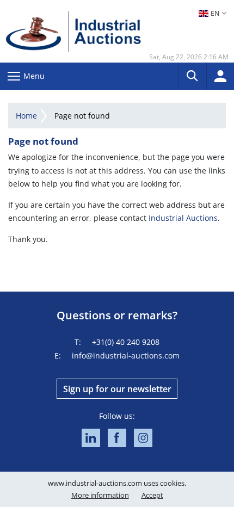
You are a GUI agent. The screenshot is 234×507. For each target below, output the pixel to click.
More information (100, 495)
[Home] (73, 31)
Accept (152, 495)
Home (26, 115)
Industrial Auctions (183, 218)
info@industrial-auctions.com (126, 355)
